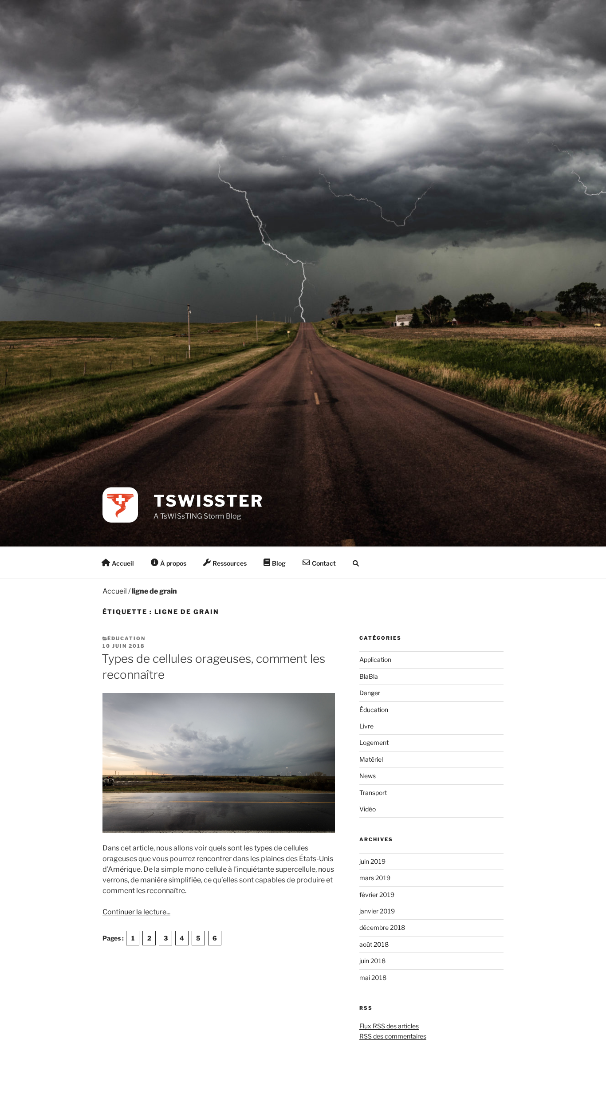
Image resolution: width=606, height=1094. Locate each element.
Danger (369, 693)
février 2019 (376, 894)
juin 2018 (372, 960)
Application (375, 659)
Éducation (126, 638)
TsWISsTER (208, 501)
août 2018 (374, 944)
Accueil (114, 591)
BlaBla (368, 676)
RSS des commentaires (392, 1036)
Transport (373, 792)
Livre (366, 726)
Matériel (371, 759)
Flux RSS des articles (389, 1026)
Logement (374, 742)
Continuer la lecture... (136, 912)
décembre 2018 (382, 927)
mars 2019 (374, 877)
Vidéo (367, 809)
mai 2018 (372, 977)
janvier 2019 (377, 911)
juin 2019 (372, 861)
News (367, 775)
